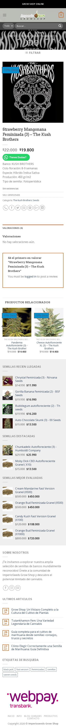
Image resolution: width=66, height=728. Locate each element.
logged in (30, 276)
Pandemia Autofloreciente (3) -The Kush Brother (17, 345)
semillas (51, 669)
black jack (8, 669)
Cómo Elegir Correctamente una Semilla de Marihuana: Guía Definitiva (36, 647)
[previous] (2, 333)
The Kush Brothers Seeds (39, 36)
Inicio (12, 36)
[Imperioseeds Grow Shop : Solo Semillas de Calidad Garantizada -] (32, 15)
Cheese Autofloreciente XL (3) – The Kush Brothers (49, 345)
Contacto (33, 718)
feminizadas (38, 669)
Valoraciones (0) (13, 228)
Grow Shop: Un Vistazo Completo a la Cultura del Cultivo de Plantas (34, 611)
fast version (22, 669)
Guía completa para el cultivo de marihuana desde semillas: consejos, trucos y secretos (34, 635)
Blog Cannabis (33, 716)
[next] (63, 333)
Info (19, 716)
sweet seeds (10, 674)
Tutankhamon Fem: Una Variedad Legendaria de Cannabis (32, 622)
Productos (51, 716)
